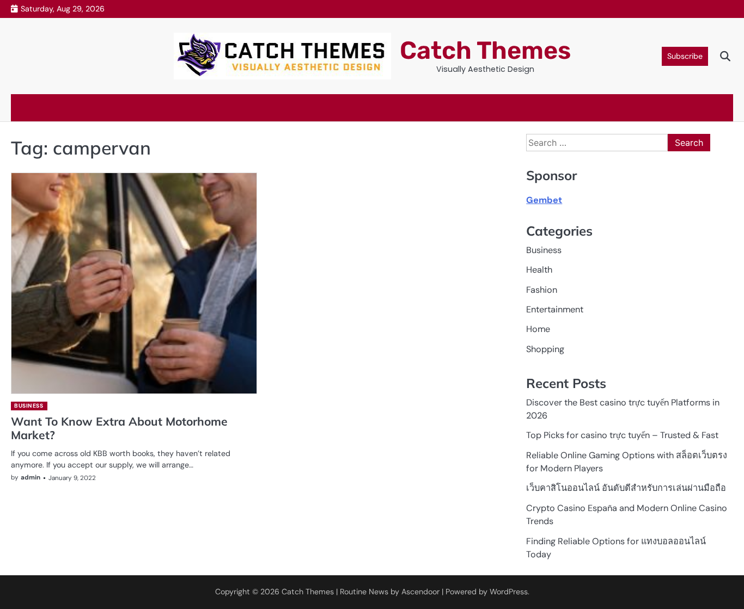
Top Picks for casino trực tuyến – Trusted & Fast (622, 435)
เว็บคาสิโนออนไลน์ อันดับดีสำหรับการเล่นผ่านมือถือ (626, 488)
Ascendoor (420, 591)
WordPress (509, 591)
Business (28, 405)
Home (538, 329)
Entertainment (554, 309)
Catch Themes (485, 50)
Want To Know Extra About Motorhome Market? (119, 428)
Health (539, 269)
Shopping (545, 349)
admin (30, 477)
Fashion (541, 290)
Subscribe (685, 56)
